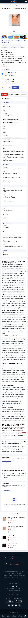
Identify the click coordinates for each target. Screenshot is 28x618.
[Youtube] (16, 605)
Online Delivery (10, 573)
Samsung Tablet (18, 430)
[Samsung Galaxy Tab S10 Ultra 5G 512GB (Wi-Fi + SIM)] (14, 19)
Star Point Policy (6, 577)
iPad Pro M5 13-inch (12, 543)
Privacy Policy (18, 573)
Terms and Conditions (7, 575)
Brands (14, 579)
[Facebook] (12, 605)
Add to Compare (21, 8)
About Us (22, 571)
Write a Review (7, 490)
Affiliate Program (8, 571)
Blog (17, 577)
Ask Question (7, 462)
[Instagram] (19, 605)
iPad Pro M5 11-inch (12, 535)
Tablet (19, 264)
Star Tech (24, 432)
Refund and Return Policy (19, 575)
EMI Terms (15, 571)
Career (13, 577)
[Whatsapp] (9, 605)
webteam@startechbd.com (14, 594)
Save (15, 8)
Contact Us (22, 577)
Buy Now (15, 87)
